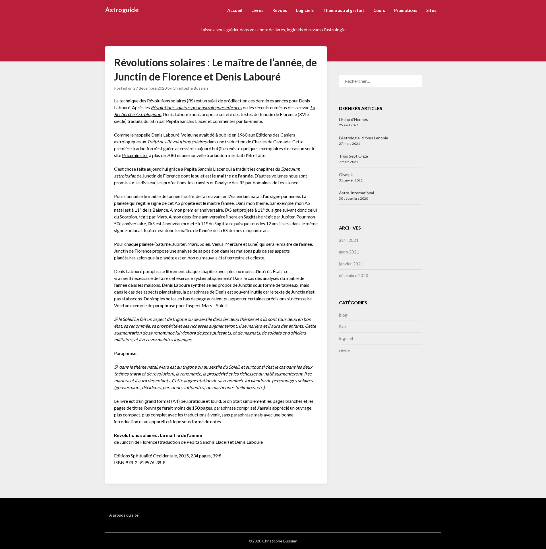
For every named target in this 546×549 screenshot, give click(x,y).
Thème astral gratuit (343, 10)
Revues (279, 10)
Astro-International (356, 192)
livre (343, 326)
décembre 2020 (353, 275)
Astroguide (122, 10)
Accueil (234, 10)
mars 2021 (349, 251)
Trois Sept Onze (353, 156)
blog (343, 314)
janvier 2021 (351, 263)
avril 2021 (349, 240)
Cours (379, 10)
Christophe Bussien (190, 88)
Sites (431, 10)
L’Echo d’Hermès (353, 119)
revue (344, 350)
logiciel (346, 338)
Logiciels (305, 10)
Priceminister (135, 155)
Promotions (405, 10)
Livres (257, 10)
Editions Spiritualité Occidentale (145, 455)
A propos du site (123, 515)
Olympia (346, 174)
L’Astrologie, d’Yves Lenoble (363, 137)
